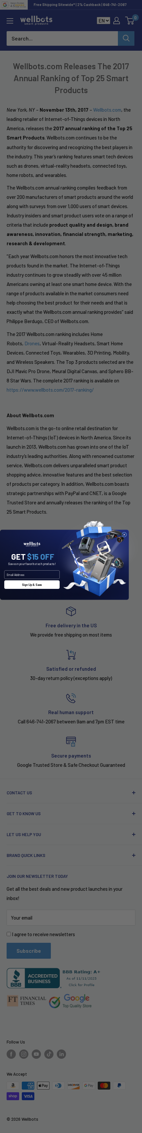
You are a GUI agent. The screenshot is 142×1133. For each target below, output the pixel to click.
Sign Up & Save (32, 584)
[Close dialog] (124, 534)
